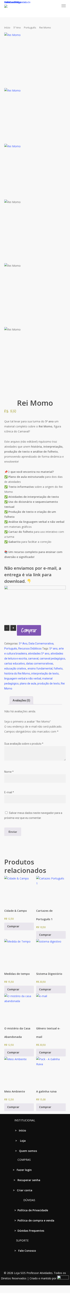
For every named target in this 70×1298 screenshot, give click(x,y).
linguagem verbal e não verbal (22, 678)
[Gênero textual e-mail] (51, 1008)
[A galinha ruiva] (51, 1071)
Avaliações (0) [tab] (21, 700)
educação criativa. (15, 668)
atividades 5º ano (38, 653)
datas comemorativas (39, 663)
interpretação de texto (45, 673)
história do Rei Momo (17, 673)
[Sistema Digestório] (51, 953)
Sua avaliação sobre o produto (23, 743)
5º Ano (17, 27)
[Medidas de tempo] (19, 953)
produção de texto (48, 683)
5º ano (53, 648)
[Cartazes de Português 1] (51, 890)
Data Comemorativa (41, 643)
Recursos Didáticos (30, 648)
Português (30, 27)
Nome (9, 771)
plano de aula (28, 683)
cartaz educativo (14, 663)
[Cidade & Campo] (19, 890)
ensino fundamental (40, 668)
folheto (58, 668)
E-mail (9, 792)
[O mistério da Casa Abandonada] (19, 1008)
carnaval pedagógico (52, 658)
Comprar (29, 630)
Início (7, 27)
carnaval (33, 658)
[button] (63, 6)
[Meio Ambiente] (19, 1071)
